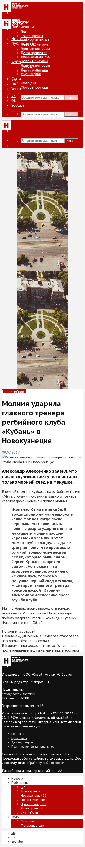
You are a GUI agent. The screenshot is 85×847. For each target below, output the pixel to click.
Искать (71, 97)
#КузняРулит (31, 74)
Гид (23, 48)
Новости (19, 38)
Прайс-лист (19, 738)
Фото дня (28, 83)
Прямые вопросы (35, 49)
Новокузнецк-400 (35, 40)
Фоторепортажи (34, 87)
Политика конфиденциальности (33, 746)
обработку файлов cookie (45, 763)
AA (60, 770)
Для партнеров (22, 742)
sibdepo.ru (27, 631)
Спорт (21, 391)
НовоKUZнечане (34, 44)
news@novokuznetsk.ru (18, 694)
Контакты (17, 734)
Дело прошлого (34, 69)
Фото (16, 61)
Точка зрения (32, 36)
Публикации (22, 43)
